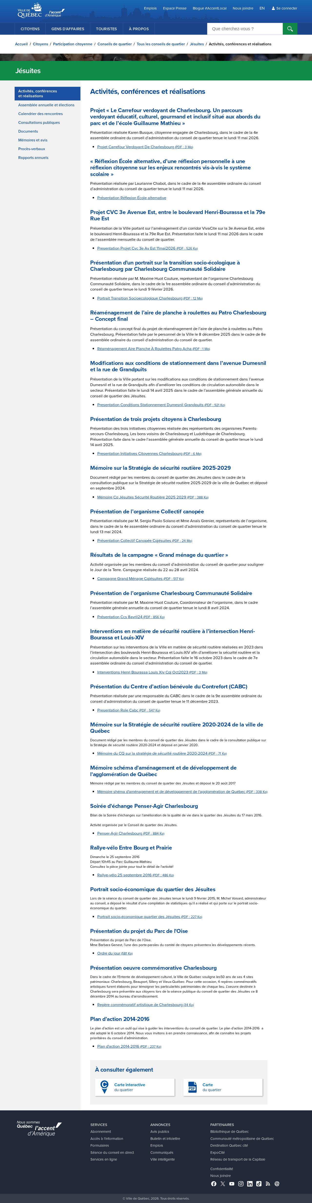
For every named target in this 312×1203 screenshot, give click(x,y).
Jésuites (197, 44)
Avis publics (159, 1131)
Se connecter (286, 8)
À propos (139, 28)
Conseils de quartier (115, 44)
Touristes (106, 28)
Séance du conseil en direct (112, 1152)
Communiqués (161, 1152)
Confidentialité (221, 1168)
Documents (28, 131)
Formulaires (99, 1145)
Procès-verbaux (31, 148)
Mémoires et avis (32, 140)
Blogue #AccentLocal (209, 8)
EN (262, 8)
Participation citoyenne (72, 44)
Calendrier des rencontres (40, 113)
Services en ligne (103, 1159)
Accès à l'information (106, 1138)
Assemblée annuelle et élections (46, 105)
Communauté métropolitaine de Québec (242, 1138)
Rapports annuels (33, 157)
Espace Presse (174, 8)
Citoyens (30, 28)
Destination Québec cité (229, 1145)
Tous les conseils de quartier (161, 44)
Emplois (150, 8)
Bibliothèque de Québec (229, 1131)
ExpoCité (217, 1152)
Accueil (21, 44)
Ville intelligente (162, 1159)
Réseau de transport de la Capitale (237, 1159)
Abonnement (100, 1131)
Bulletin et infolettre (165, 1138)
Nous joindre (243, 8)
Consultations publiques (39, 122)
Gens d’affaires (67, 28)
